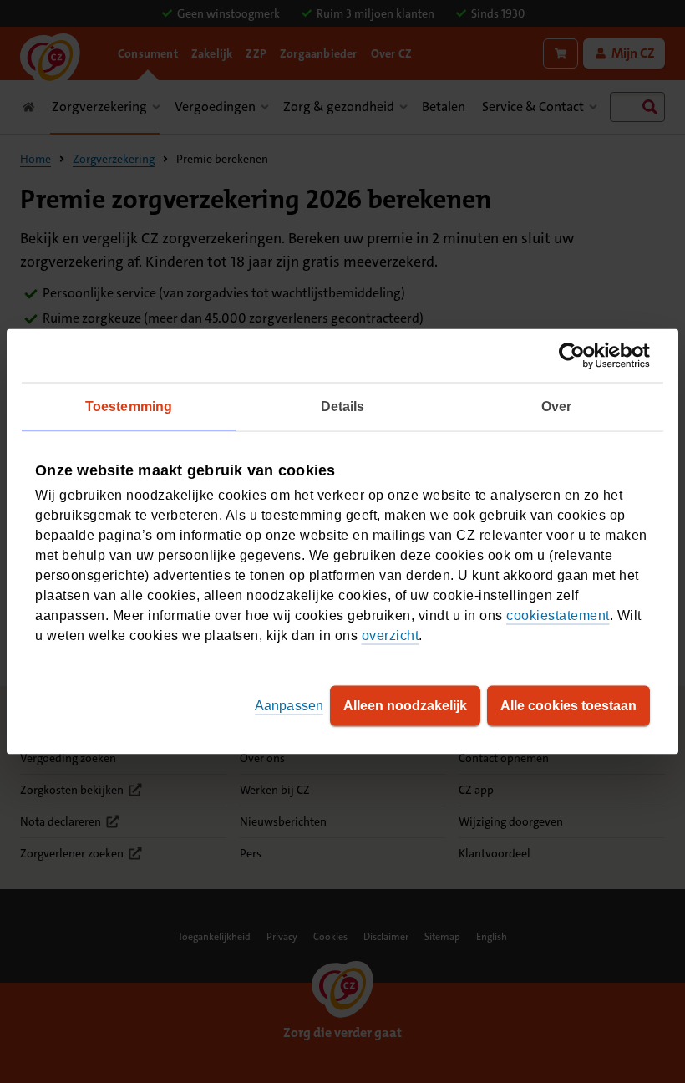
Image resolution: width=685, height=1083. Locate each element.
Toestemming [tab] (128, 406)
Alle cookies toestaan (568, 706)
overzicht (390, 635)
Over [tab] (556, 406)
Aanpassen (289, 706)
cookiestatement (558, 615)
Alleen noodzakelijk (405, 706)
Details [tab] (343, 406)
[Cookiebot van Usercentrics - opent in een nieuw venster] (577, 356)
